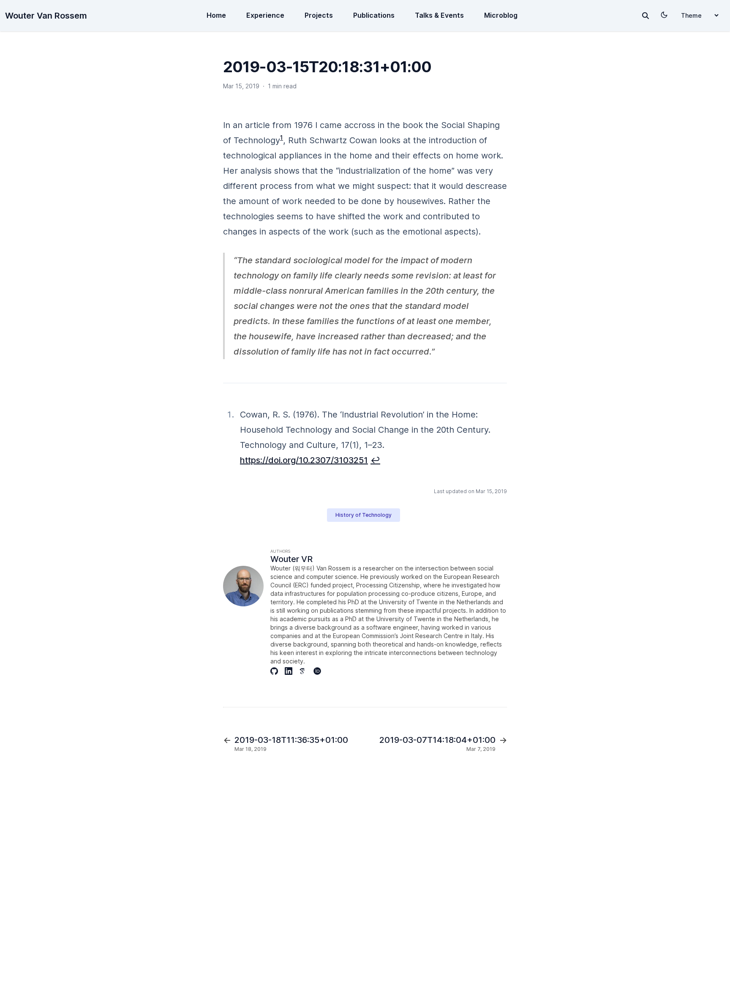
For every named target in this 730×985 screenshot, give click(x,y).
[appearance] (664, 15)
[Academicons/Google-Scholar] (306, 671)
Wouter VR (291, 559)
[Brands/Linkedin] (292, 671)
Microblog (501, 15)
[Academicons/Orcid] (320, 671)
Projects (319, 15)
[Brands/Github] (277, 671)
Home (216, 15)
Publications (374, 15)
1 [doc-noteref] (281, 138)
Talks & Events (439, 15)
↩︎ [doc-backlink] (375, 460)
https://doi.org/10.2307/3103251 (304, 460)
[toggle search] (645, 15)
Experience (265, 15)
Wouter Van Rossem (46, 16)
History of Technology (363, 515)
